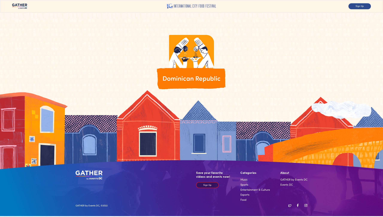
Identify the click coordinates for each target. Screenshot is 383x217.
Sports (244, 184)
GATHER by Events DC (293, 179)
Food (243, 199)
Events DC (286, 184)
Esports (244, 194)
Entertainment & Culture (255, 189)
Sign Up (360, 5)
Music (244, 179)
